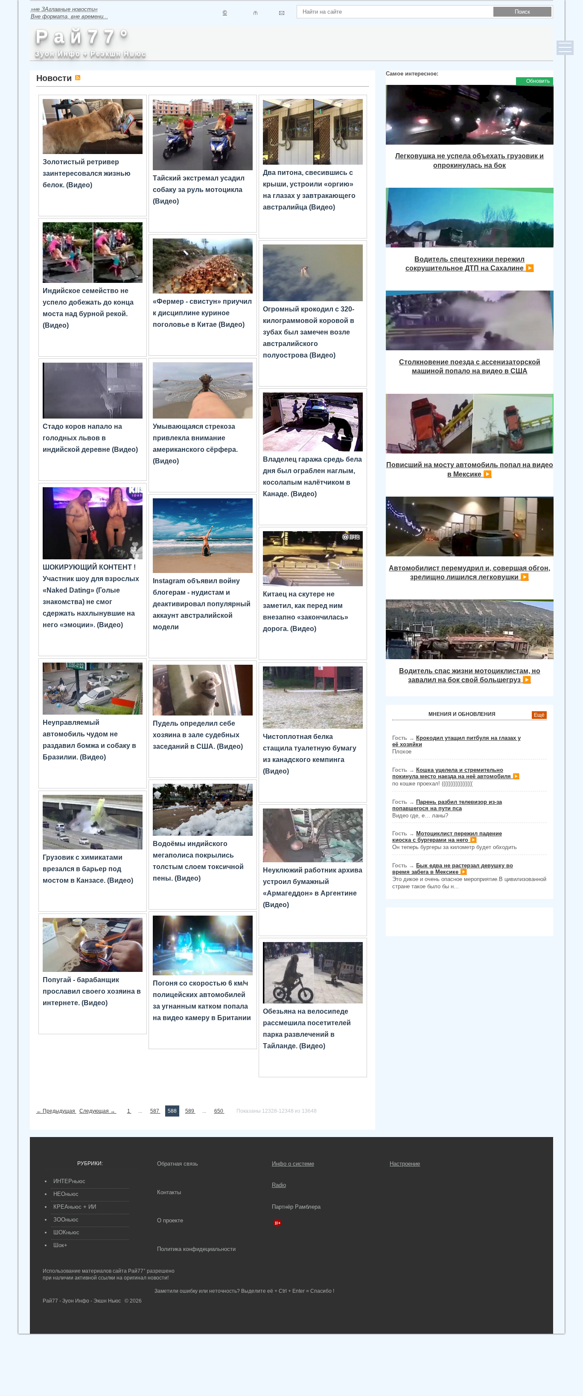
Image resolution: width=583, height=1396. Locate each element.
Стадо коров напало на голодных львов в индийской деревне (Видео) (90, 438)
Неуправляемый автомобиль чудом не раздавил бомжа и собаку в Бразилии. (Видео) (89, 740)
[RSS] (77, 77)
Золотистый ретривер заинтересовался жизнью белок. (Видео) (87, 173)
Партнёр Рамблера (296, 1207)
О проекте (170, 1220)
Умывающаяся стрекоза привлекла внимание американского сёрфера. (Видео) (195, 444)
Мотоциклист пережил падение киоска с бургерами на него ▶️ (447, 836)
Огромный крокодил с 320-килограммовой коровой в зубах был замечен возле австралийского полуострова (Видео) (308, 332)
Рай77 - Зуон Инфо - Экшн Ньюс (81, 1301)
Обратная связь (177, 1163)
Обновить (538, 81)
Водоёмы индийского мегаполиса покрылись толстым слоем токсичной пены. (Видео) (198, 861)
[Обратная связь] (281, 13)
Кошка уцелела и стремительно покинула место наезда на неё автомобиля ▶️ (455, 773)
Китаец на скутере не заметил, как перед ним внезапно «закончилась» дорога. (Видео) (305, 611)
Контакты (169, 1192)
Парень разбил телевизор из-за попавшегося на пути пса (447, 805)
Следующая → (98, 1111)
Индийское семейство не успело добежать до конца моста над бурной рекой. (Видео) (88, 308)
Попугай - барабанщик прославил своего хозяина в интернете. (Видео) (92, 991)
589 (190, 1111)
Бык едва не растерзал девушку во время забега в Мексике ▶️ (452, 868)
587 (155, 1111)
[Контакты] (255, 13)
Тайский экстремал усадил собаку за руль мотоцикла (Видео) (199, 189)
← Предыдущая (56, 1111)
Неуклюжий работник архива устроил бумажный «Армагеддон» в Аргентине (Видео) (312, 887)
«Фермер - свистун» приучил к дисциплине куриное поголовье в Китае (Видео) (202, 313)
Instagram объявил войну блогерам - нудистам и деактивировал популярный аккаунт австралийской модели (202, 604)
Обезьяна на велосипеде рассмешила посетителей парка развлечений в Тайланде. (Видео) (307, 1029)
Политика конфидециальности (196, 1249)
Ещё (539, 715)
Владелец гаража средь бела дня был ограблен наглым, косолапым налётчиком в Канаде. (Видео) (312, 476)
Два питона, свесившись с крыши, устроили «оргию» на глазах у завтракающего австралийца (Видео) (309, 190)
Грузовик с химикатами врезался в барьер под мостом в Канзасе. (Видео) (88, 869)
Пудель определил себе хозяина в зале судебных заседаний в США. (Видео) (198, 735)
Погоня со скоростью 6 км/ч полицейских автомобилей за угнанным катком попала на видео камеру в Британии (202, 1000)
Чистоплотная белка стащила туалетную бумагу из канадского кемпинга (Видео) (309, 754)
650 (219, 1111)
